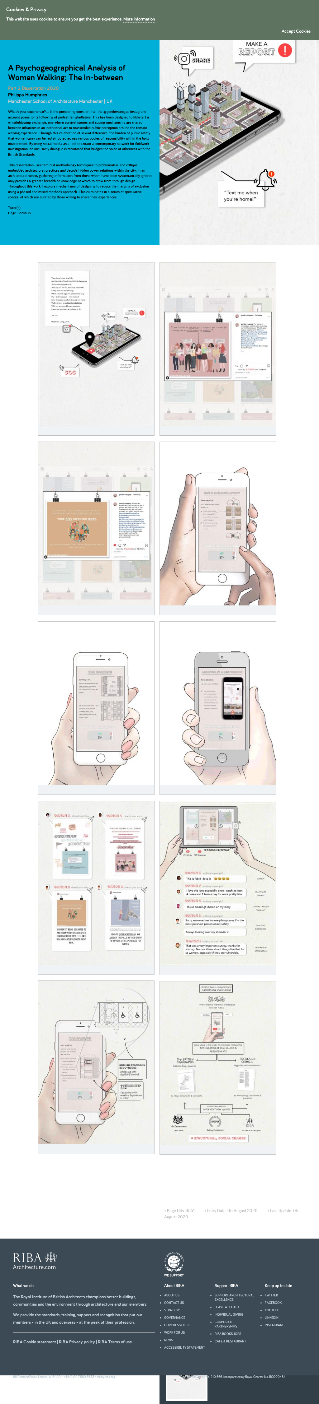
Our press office (178, 1325)
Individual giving (229, 1314)
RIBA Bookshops (228, 1334)
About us (171, 1295)
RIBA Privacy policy (77, 1342)
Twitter (271, 1295)
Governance (174, 1317)
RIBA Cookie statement (34, 1342)
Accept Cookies (296, 31)
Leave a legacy (227, 1307)
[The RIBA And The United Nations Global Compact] (174, 1275)
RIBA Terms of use (115, 1342)
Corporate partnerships (226, 1324)
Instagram (274, 1325)
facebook (273, 1302)
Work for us (174, 1332)
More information (139, 19)
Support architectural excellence (234, 1297)
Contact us (174, 1302)
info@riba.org (106, 1376)
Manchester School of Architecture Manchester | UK (60, 101)
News (168, 1340)
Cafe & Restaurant (230, 1341)
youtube (272, 1310)
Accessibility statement (184, 1347)
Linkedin (272, 1317)
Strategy (172, 1310)
